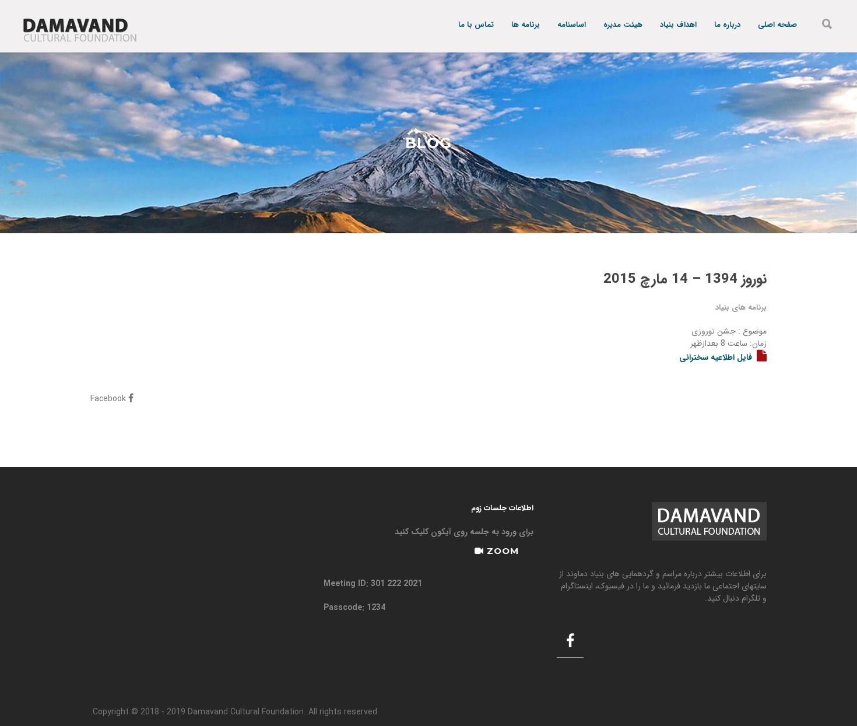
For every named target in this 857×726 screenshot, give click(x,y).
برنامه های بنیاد (741, 307)
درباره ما (727, 25)
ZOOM (501, 550)
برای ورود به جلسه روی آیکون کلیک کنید (464, 531)
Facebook (109, 398)
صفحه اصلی (777, 25)
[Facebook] (570, 642)
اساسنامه (571, 25)
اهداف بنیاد (678, 25)
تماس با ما (476, 25)
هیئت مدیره (622, 25)
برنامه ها (525, 25)
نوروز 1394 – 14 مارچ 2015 (685, 279)
